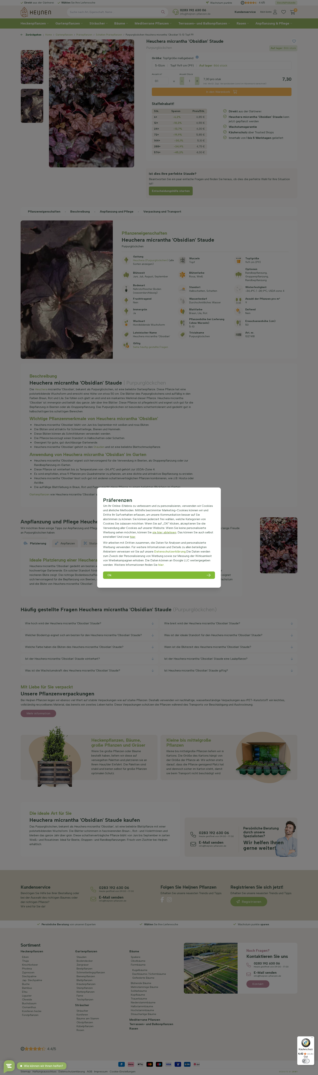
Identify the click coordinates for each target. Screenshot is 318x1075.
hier (132, 537)
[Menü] (312, 1038)
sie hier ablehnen (164, 532)
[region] (159, 537)
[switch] (306, 1061)
